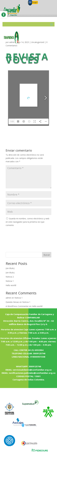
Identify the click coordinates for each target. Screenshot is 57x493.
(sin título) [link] (10, 268)
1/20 (12, 121)
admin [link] (8, 297)
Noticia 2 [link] (10, 276)
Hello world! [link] (11, 285)
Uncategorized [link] (37, 42)
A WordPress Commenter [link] (17, 306)
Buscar (47, 254)
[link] (3, 14)
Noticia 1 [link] (10, 281)
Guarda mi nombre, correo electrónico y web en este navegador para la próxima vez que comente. (27, 221)
